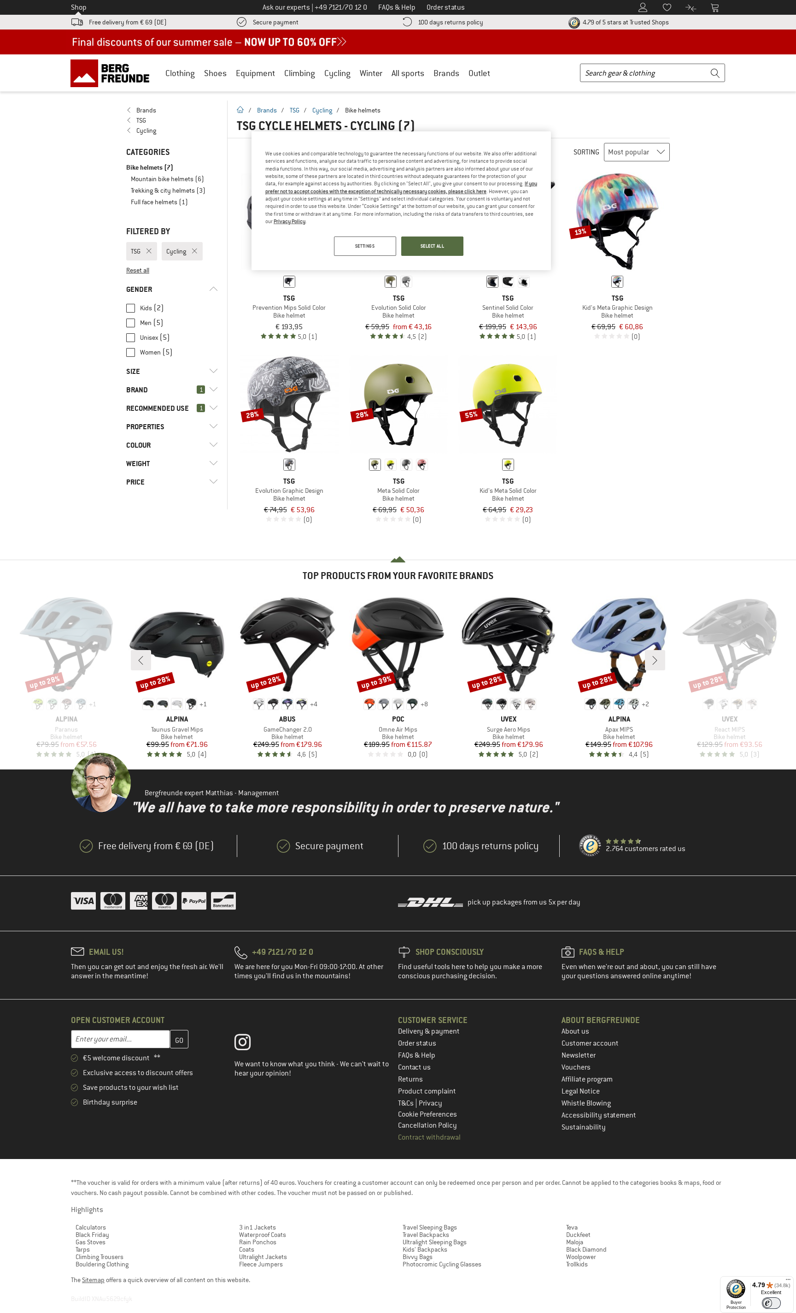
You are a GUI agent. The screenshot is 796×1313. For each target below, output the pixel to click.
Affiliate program (587, 1079)
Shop (79, 7)
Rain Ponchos (257, 1242)
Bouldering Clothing (102, 1264)
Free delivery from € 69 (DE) (128, 22)
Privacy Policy (289, 221)
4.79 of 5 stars (625, 22)
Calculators (91, 1227)
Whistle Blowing (586, 1103)
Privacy (430, 1103)
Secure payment (275, 22)
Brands (446, 73)
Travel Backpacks (426, 1234)
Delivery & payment (429, 1031)
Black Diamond (586, 1249)
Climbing (299, 73)
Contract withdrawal (429, 1137)
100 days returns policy (450, 22)
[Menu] (788, 1281)
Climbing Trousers (99, 1257)
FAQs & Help (416, 1055)
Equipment (255, 73)
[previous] (141, 660)
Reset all (137, 270)
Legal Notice (581, 1091)
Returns (410, 1079)
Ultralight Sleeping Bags (435, 1242)
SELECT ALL (433, 246)
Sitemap (93, 1280)
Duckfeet (578, 1234)
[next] (655, 660)
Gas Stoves (90, 1242)
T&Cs (406, 1103)
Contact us (414, 1067)
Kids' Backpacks (425, 1249)
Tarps (83, 1249)
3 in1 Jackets (257, 1227)
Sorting (586, 152)
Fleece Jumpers (261, 1264)
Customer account (590, 1043)
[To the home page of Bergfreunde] (113, 72)
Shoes (215, 73)
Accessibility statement (599, 1115)
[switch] (771, 1303)
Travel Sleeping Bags (430, 1227)
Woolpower (581, 1257)
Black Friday (92, 1234)
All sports (408, 73)
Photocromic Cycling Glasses (442, 1264)
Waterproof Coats (262, 1234)
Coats (246, 1249)
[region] (401, 201)
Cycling (337, 73)
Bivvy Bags (418, 1257)
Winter (371, 73)
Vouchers (576, 1067)
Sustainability (584, 1127)
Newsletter (579, 1055)
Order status (417, 1043)
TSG (294, 110)
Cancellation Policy (427, 1125)
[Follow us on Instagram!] (249, 1044)
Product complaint (427, 1091)
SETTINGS (365, 246)
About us (575, 1031)
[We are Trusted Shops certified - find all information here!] (590, 846)
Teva (572, 1227)
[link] (172, 110)
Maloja (574, 1242)
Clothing (180, 73)
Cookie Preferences (427, 1114)
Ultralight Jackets (263, 1257)
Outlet (479, 73)
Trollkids (577, 1264)
